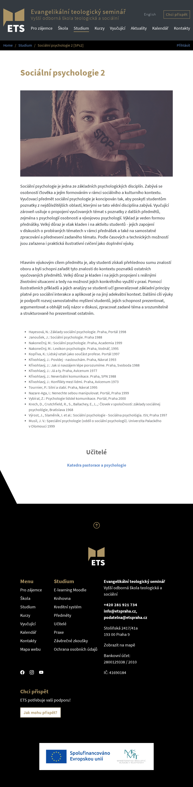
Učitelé (60, 623)
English (150, 14)
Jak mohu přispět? (40, 712)
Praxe (59, 632)
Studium (81, 28)
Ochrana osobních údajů (75, 649)
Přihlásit (183, 45)
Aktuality (139, 28)
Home (8, 45)
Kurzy (100, 28)
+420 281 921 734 (120, 604)
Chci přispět (177, 14)
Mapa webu (30, 649)
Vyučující (117, 28)
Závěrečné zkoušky (71, 640)
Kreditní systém (67, 606)
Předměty (62, 615)
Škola (63, 28)
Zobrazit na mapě (119, 645)
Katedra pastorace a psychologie (96, 465)
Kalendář (160, 28)
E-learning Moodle (70, 590)
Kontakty (182, 28)
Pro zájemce (41, 28)
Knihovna (62, 598)
